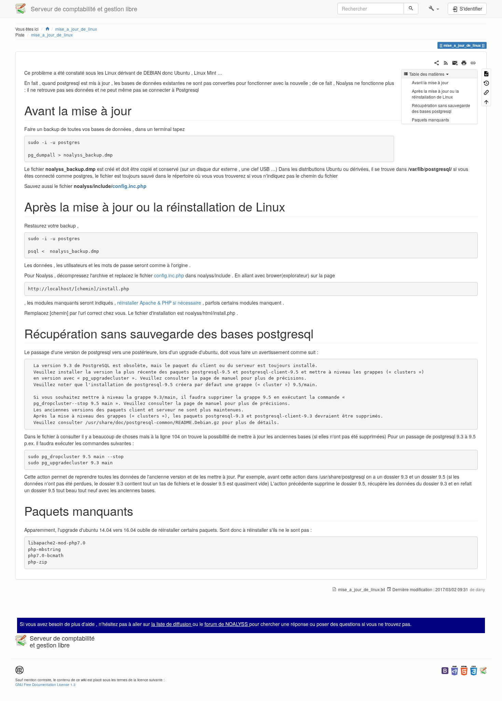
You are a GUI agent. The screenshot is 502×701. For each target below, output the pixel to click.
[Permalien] (473, 62)
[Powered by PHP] (454, 670)
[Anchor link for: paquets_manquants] (139, 510)
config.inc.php (129, 185)
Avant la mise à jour (430, 82)
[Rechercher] (411, 8)
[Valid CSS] (473, 670)
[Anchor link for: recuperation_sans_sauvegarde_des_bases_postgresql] (319, 333)
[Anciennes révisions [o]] (486, 82)
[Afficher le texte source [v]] (486, 73)
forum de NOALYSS (227, 623)
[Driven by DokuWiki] (483, 670)
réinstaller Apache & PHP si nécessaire (159, 302)
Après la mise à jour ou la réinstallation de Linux (435, 94)
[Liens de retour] (486, 92)
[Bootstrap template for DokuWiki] (445, 670)
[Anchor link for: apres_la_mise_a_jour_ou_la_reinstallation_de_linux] (291, 206)
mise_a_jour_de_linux (52, 35)
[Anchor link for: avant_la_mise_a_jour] (137, 110)
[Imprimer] (464, 62)
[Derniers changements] (446, 62)
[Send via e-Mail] (455, 62)
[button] (433, 8)
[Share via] (437, 62)
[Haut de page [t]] (486, 101)
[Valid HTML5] (464, 670)
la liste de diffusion (172, 623)
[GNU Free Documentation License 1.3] (19, 669)
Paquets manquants (430, 119)
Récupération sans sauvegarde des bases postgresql (441, 108)
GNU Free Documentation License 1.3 (45, 684)
